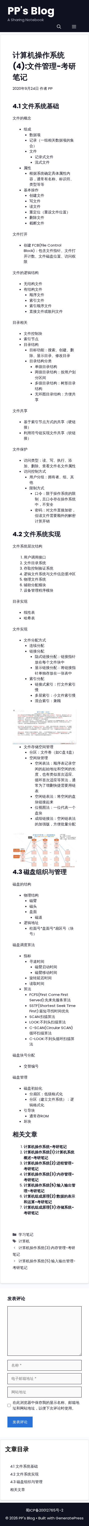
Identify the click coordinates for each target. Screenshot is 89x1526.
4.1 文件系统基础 (24, 1466)
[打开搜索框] (59, 27)
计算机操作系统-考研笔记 (45, 1146)
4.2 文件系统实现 (24, 1474)
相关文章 (17, 1489)
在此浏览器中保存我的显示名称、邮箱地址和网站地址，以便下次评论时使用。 (46, 1405)
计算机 (24, 1241)
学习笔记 (26, 1234)
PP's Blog (31, 11)
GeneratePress (70, 1518)
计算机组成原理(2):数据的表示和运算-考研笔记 (49, 1199)
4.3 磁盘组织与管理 (26, 1481)
